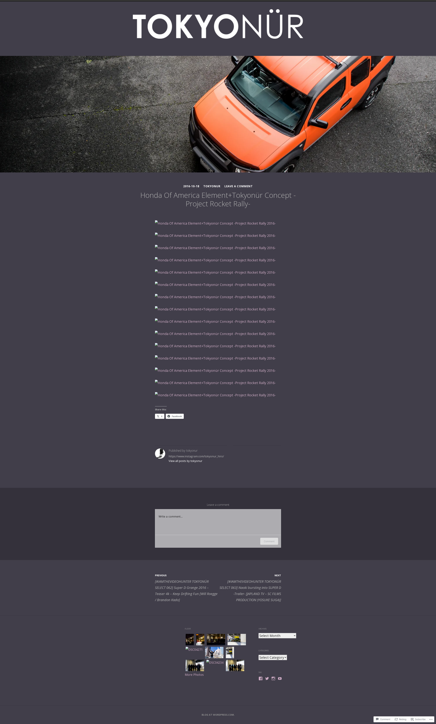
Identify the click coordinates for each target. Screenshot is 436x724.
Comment (269, 541)
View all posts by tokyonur (185, 461)
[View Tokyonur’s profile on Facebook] (261, 678)
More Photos (194, 675)
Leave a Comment (238, 186)
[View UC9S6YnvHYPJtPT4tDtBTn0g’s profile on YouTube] (280, 678)
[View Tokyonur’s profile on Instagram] (273, 678)
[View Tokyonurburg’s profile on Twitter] (267, 678)
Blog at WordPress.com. (218, 714)
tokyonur (211, 186)
